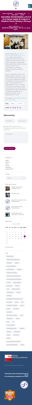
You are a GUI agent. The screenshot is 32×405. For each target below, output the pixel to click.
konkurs (20, 103)
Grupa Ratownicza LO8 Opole (14, 279)
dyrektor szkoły (10, 269)
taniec (17, 318)
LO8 (8, 289)
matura (18, 292)
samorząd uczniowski (12, 315)
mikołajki (9, 295)
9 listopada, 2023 (21, 13)
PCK (22, 302)
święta (22, 344)
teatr (8, 321)
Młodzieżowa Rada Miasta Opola (14, 299)
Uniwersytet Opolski (11, 328)
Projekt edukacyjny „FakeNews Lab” (16, 187)
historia (8, 282)
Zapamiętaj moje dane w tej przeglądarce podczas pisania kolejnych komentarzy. (15, 128)
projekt (8, 308)
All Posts (16, 26)
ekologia (13, 103)
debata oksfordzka (11, 266)
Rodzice (7, 162)
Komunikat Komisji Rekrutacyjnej (17, 207)
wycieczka (16, 335)
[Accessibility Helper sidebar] (30, 6)
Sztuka (7, 165)
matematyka (10, 292)
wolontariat (17, 331)
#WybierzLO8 (10, 256)
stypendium (10, 318)
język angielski (17, 282)
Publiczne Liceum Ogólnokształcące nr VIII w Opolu (15, 55)
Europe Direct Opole (11, 272)
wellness (9, 331)
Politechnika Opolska (12, 305)
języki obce (9, 285)
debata (16, 262)
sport (21, 315)
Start (10, 26)
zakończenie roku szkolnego (13, 341)
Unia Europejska (11, 325)
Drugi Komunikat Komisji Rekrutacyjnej (18, 200)
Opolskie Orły (15, 193)
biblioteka (9, 262)
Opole (16, 302)
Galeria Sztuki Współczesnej (13, 276)
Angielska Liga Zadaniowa (13, 259)
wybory (8, 335)
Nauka (4, 13)
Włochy (8, 338)
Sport (7, 164)
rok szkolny (9, 312)
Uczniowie (10, 13)
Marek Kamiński (16, 289)
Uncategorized (9, 169)
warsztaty (22, 328)
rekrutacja (16, 308)
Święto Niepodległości (12, 344)
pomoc (22, 305)
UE (13, 321)
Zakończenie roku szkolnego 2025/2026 (17, 213)
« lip (6, 242)
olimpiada (9, 302)
